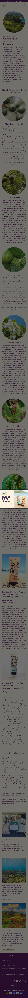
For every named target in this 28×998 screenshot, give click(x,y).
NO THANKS (3, 505)
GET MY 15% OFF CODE (6, 504)
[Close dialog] (27, 490)
